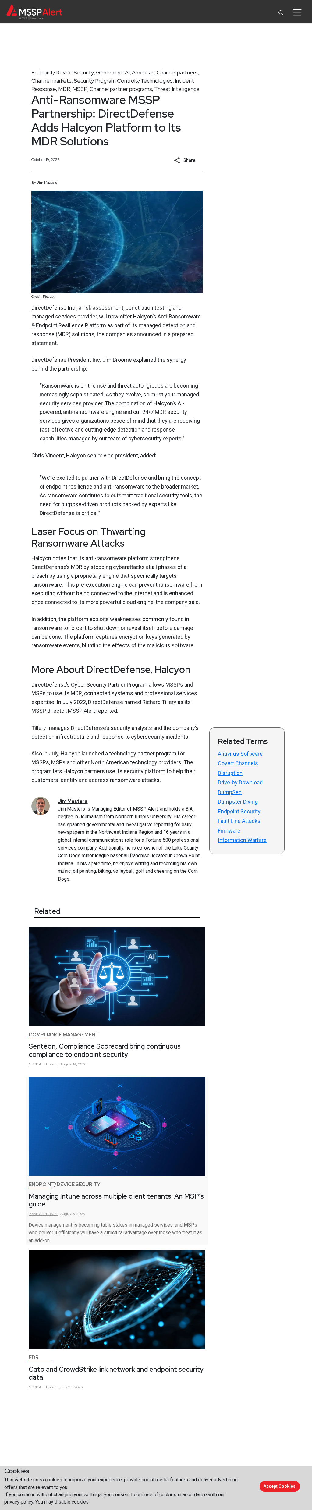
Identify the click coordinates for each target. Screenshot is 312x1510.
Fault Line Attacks (239, 821)
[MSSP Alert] (34, 12)
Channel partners (177, 72)
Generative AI (113, 72)
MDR (64, 88)
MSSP (80, 88)
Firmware (229, 830)
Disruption (230, 773)
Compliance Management (64, 1035)
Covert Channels (238, 763)
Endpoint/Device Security (62, 72)
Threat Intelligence (177, 88)
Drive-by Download (240, 782)
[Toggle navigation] (297, 12)
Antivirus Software (240, 754)
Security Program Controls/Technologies (123, 80)
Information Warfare (242, 840)
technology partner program (142, 753)
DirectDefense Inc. (53, 307)
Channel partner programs (121, 88)
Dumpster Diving (238, 801)
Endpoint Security (239, 811)
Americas (143, 72)
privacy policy (18, 1502)
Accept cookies (280, 1486)
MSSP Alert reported (92, 711)
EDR (34, 1357)
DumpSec (230, 792)
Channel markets (51, 80)
